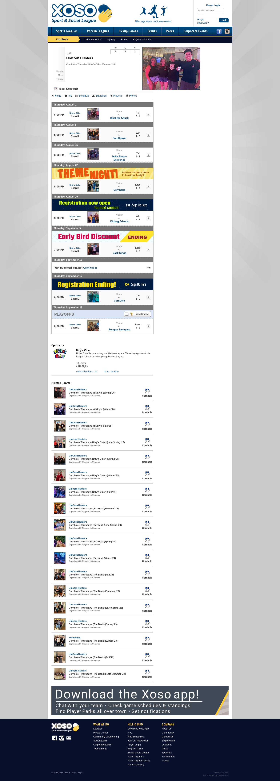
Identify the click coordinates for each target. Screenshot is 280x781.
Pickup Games (128, 31)
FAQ (130, 732)
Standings (101, 95)
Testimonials (168, 756)
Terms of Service (221, 772)
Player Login (134, 744)
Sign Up (111, 39)
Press (165, 748)
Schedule (84, 95)
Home (58, 95)
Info (70, 95)
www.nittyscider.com (86, 371)
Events (152, 31)
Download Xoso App (138, 728)
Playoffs (117, 95)
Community (168, 732)
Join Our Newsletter (138, 740)
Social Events (100, 740)
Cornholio (119, 189)
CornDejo (119, 300)
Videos (165, 760)
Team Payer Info (136, 756)
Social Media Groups (138, 752)
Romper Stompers (119, 329)
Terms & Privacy (136, 764)
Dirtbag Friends (119, 221)
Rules (124, 39)
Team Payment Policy (139, 760)
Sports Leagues (67, 31)
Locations (167, 744)
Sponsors (167, 752)
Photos (133, 95)
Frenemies (74, 637)
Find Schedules (136, 736)
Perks (170, 31)
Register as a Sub (142, 39)
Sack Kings (119, 253)
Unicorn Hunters (78, 439)
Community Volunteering (106, 736)
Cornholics (90, 267)
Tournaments (100, 748)
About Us (166, 728)
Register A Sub (135, 748)
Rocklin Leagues (98, 31)
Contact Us (167, 736)
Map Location (112, 371)
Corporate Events (196, 31)
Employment (168, 740)
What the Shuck (119, 118)
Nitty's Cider (75, 113)
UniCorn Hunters (78, 389)
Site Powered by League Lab (216, 775)
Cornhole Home (93, 39)
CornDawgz (119, 138)
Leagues (97, 728)
